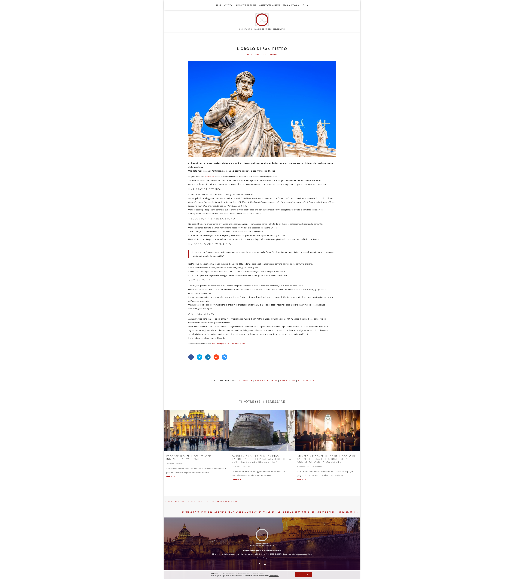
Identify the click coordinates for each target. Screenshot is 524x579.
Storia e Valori (291, 5)
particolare (209, 176)
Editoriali (180, 464)
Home (218, 5)
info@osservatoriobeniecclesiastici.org (297, 554)
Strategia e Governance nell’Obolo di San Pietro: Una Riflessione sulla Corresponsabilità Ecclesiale (326, 459)
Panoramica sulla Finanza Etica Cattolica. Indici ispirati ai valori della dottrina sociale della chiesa (261, 459)
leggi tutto (170, 476)
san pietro (287, 381)
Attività (228, 5)
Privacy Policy (262, 558)
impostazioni (274, 576)
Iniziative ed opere (246, 5)
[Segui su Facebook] (259, 564)
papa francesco (266, 381)
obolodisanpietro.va (220, 343)
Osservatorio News (269, 5)
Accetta (303, 574)
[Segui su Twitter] (265, 564)
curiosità (245, 381)
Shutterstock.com (238, 343)
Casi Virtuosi (269, 55)
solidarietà (306, 381)
